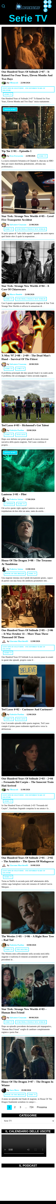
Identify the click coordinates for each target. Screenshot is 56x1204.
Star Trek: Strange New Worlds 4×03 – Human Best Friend (24, 1011)
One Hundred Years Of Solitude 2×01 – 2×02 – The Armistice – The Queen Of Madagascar (27, 859)
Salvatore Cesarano (18, 225)
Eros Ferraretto (16, 156)
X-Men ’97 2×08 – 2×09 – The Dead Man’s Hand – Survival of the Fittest (25, 357)
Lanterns (9, 504)
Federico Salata (16, 499)
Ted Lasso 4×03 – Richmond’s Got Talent (25, 425)
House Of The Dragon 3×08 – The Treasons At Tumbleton (26, 562)
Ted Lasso (21, 434)
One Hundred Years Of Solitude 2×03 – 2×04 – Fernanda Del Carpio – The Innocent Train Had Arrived (27, 782)
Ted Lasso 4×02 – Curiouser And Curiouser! (27, 709)
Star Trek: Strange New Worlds (31, 229)
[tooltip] (45, 2)
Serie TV (8, 94)
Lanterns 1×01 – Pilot (13, 494)
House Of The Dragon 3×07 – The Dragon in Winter (27, 1083)
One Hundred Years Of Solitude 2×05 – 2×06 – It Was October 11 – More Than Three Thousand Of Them (27, 634)
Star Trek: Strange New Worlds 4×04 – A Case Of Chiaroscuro (25, 287)
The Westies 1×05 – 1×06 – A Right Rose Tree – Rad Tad (27, 938)
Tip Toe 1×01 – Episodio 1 (16, 151)
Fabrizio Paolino (17, 430)
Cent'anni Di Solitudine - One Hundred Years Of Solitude (24, 89)
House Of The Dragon (14, 573)
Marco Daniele (16, 294)
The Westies (22, 949)
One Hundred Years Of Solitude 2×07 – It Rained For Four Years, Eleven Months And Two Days (26, 75)
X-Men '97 (20, 368)
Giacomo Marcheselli (19, 641)
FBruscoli (14, 83)
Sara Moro (14, 1090)
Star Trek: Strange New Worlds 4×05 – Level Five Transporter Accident (27, 218)
